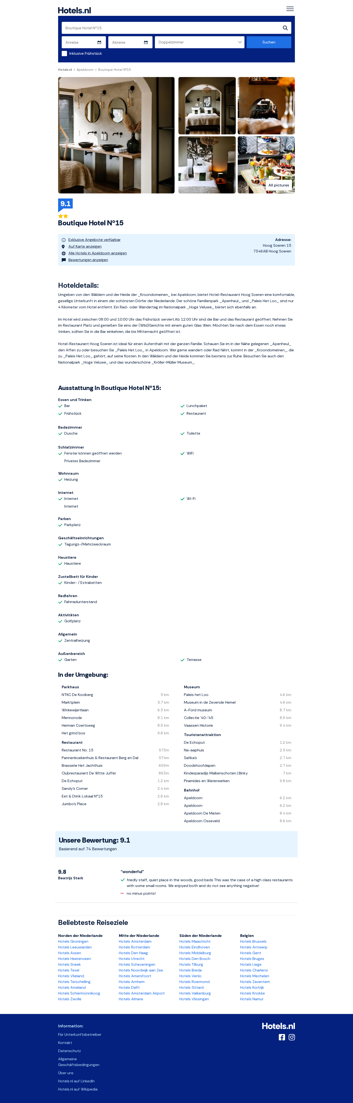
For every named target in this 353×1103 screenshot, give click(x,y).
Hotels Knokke (252, 993)
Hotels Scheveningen (137, 964)
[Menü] (290, 9)
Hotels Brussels (253, 941)
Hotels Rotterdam (134, 947)
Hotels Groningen (73, 941)
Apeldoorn (85, 69)
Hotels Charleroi (254, 970)
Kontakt (65, 1042)
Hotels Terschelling (74, 981)
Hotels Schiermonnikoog (79, 993)
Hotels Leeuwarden (75, 947)
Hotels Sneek (69, 964)
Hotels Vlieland (71, 975)
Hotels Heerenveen (74, 958)
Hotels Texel (68, 970)
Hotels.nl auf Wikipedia (77, 1089)
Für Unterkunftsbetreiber (79, 1034)
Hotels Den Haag (133, 952)
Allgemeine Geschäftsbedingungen (78, 1061)
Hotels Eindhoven (194, 947)
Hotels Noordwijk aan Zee (141, 970)
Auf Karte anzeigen (85, 246)
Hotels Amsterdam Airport (142, 993)
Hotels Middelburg (195, 952)
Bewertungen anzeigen (88, 259)
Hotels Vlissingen (194, 998)
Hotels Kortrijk (252, 987)
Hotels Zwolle (69, 998)
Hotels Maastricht (195, 941)
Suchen (268, 42)
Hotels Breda (190, 970)
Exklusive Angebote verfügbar (94, 239)
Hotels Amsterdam (135, 941)
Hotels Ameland (72, 987)
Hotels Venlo (190, 975)
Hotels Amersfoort (135, 975)
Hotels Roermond (194, 981)
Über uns (65, 1072)
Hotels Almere (131, 998)
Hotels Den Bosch (194, 958)
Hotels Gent (250, 952)
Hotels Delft (129, 987)
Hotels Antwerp (254, 947)
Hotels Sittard (191, 987)
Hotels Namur (251, 998)
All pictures (278, 185)
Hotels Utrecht (132, 958)
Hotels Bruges (252, 958)
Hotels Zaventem (255, 981)
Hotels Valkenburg (195, 993)
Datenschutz (69, 1050)
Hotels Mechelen (254, 975)
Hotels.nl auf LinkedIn (76, 1081)
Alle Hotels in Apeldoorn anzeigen (97, 253)
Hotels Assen (69, 952)
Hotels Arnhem (132, 981)
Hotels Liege (251, 964)
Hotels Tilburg (191, 964)
